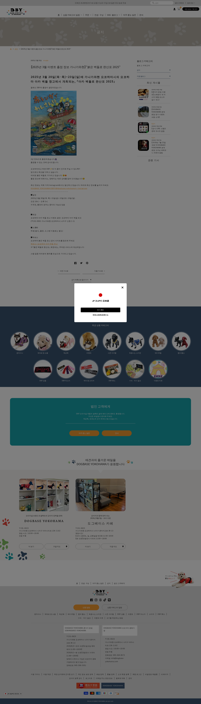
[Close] (122, 287)
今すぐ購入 (100, 310)
